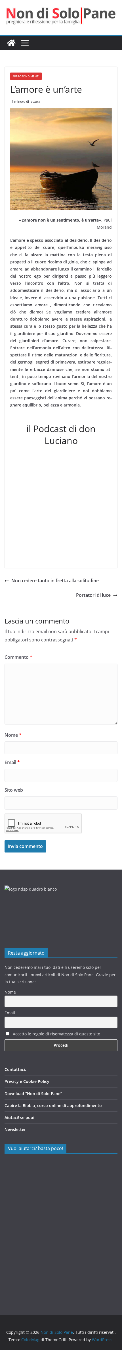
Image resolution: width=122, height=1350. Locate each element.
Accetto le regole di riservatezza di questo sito (56, 1034)
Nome (13, 735)
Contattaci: (15, 1069)
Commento (18, 657)
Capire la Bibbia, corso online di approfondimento (53, 1105)
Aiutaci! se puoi (19, 1117)
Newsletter (15, 1129)
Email (12, 762)
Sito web (14, 790)
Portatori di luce (93, 595)
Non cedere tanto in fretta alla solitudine (55, 580)
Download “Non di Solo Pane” (33, 1093)
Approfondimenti (25, 76)
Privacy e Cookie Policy (27, 1081)
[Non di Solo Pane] (11, 43)
